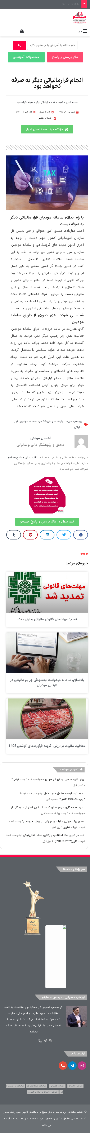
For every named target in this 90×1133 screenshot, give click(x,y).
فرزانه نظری (70, 827)
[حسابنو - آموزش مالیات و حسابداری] (79, 18)
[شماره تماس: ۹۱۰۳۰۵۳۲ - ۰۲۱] (39, 1041)
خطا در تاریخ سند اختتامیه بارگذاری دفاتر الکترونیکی (54, 835)
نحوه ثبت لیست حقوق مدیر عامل (64, 794)
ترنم (16, 779)
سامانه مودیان (28, 421)
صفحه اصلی (71, 102)
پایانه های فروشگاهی (50, 421)
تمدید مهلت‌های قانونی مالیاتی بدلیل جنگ (47, 619)
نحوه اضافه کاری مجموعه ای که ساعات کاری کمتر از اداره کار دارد (47, 807)
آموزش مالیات (75, 1086)
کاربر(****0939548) (73, 800)
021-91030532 (70, 4)
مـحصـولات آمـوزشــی (26, 57)
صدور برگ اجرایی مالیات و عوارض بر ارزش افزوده (55, 821)
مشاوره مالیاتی (57, 1086)
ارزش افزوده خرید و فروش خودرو (65, 779)
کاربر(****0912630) (66, 841)
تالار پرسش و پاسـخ (65, 57)
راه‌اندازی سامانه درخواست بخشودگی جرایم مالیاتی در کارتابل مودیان (47, 683)
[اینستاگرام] (50, 1040)
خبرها (60, 102)
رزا (58, 813)
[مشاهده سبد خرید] (22, 31)
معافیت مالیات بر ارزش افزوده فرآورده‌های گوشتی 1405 (47, 746)
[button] (80, 534)
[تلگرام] (45, 1040)
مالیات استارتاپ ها (36, 1086)
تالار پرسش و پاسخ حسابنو (22, 458)
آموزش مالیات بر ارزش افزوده (42, 1092)
